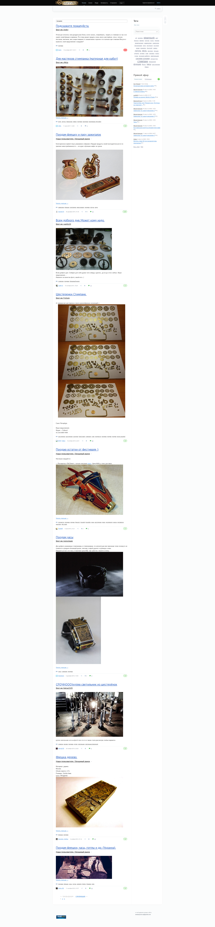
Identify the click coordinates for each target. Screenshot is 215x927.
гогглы (147, 40)
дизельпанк (139, 43)
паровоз (151, 53)
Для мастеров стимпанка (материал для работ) (87, 58)
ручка (136, 56)
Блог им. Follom (63, 298)
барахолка (69, 121)
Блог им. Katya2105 (64, 688)
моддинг (150, 51)
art (136, 38)
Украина (88, 884)
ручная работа (144, 56)
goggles (140, 38)
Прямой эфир (140, 75)
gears (103, 522)
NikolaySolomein (137, 89)
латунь (138, 50)
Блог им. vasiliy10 (63, 224)
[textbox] (147, 31)
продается (98, 436)
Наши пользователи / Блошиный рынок (73, 138)
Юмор (147, 67)
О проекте (113, 3)
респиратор (109, 522)
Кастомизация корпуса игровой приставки (146, 128)
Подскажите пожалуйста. (72, 26)
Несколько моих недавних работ (143, 86)
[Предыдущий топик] (165, 18)
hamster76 (61, 211)
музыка (156, 51)
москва (66, 744)
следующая (80, 896)
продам (109, 436)
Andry (59, 50)
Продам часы (64, 537)
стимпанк (142, 61)
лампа (155, 48)
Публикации (148, 79)
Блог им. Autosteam (64, 541)
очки (146, 53)
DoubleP (60, 528)
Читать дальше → (62, 118)
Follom (63, 441)
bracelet (83, 522)
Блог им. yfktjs (62, 62)
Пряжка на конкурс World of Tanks (144, 97)
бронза (136, 40)
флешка (137, 64)
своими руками (143, 58)
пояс (93, 884)
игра (144, 45)
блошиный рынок (75, 281)
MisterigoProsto (137, 101)
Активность (104, 3)
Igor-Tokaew (136, 84)
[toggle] (91, 139)
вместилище (80, 207)
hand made (82, 436)
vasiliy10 (60, 285)
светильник (155, 56)
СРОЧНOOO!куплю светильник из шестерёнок (86, 684)
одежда (136, 53)
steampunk (149, 37)
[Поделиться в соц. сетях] (79, 50)
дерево (157, 40)
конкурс (143, 48)
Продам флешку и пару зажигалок (78, 134)
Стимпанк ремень (139, 91)
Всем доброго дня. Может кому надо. (80, 220)
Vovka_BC (61, 888)
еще (121, 3)
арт (157, 38)
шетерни (75, 436)
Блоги (90, 3)
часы (149, 64)
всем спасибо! (121, 436)
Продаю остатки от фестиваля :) (77, 449)
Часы (135, 122)
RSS (142, 147)
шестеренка (61, 436)
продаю (114, 436)
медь (144, 50)
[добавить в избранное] (83, 50)
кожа (138, 48)
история (156, 45)
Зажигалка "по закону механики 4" (144, 135)
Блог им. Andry (62, 29)
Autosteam (61, 676)
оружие (142, 53)
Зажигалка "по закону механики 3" (144, 116)
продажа (60, 45)
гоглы (152, 40)
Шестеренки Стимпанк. (71, 294)
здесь (89, 463)
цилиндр (79, 884)
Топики (84, 3)
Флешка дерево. (66, 757)
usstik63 (135, 95)
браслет (77, 522)
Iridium (135, 139)
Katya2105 (61, 748)
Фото (144, 64)
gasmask (58, 524)
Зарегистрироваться (148, 3)
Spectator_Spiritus (63, 839)
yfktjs (59, 126)
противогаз (120, 522)
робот (157, 53)
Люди (96, 3)
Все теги (136, 25)
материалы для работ (95, 121)
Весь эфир (136, 147)
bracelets (88, 522)
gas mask (64, 524)
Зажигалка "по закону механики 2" (144, 110)
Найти (158, 8)
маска (115, 522)
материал (85, 121)
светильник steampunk (91, 744)
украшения (152, 62)
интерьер (150, 45)
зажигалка (148, 43)
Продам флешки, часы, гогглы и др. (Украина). (86, 847)
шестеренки (156, 64)
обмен (75, 121)
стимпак (60, 744)
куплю (75, 744)
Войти (158, 3)
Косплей (149, 48)
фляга (84, 884)
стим (93, 436)
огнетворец (73, 207)
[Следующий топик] (165, 22)
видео (142, 40)
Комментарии (138, 79)
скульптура (154, 59)
